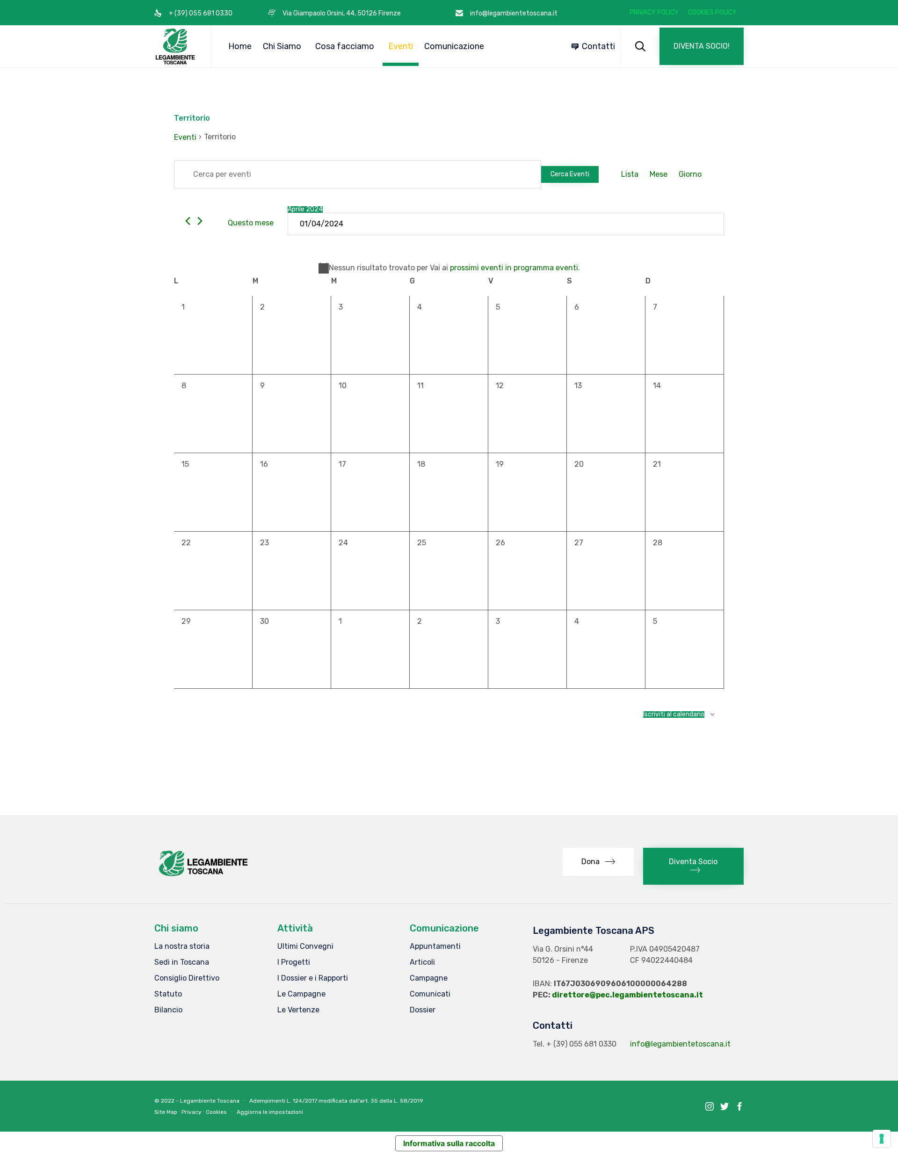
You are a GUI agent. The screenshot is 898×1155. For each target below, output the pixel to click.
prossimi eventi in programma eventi (514, 267)
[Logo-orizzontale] (202, 876)
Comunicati (430, 993)
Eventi (400, 46)
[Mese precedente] (187, 221)
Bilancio (168, 1009)
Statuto (168, 993)
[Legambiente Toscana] (175, 46)
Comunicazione (454, 46)
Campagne (429, 978)
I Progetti (293, 962)
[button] (701, 46)
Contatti (598, 46)
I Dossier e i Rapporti (312, 978)
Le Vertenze (298, 1009)
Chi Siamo (282, 46)
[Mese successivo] (200, 221)
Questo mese (251, 222)
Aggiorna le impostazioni (270, 1112)
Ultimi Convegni (305, 946)
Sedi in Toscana (181, 962)
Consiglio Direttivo (186, 978)
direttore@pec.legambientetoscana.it (627, 994)
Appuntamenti (435, 946)
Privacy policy (654, 12)
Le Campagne (301, 993)
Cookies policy (712, 12)
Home (240, 46)
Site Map (165, 1112)
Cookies (216, 1112)
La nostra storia (182, 946)
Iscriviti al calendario (673, 714)
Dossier (422, 1009)
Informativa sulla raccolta (449, 1143)
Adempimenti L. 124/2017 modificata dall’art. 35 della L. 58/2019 (336, 1100)
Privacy (191, 1112)
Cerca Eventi (569, 174)
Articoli (422, 962)
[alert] (449, 268)
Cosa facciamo (344, 46)
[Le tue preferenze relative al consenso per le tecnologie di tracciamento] (882, 1139)
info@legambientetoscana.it (680, 1044)
